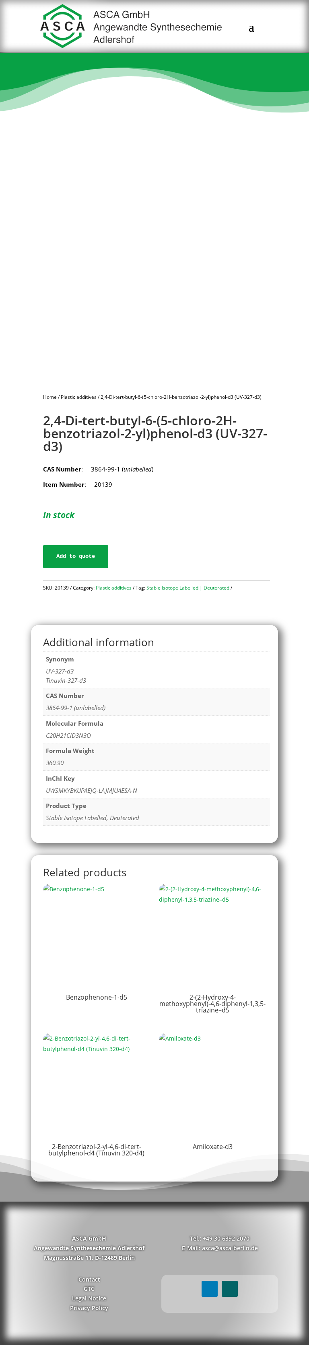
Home (50, 397)
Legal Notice (89, 1298)
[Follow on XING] (230, 1289)
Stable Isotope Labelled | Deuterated (187, 587)
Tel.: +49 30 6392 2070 (219, 1238)
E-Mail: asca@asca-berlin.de (220, 1248)
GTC (89, 1288)
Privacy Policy (89, 1308)
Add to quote (75, 556)
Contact (89, 1279)
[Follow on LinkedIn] (210, 1289)
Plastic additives (79, 397)
